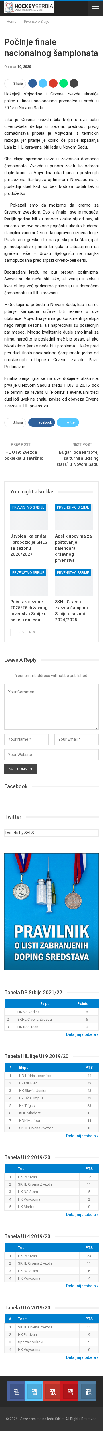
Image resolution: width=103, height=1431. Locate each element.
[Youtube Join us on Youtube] (69, 1391)
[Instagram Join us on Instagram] (87, 1391)
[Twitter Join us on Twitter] (33, 1391)
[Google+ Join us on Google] (51, 1391)
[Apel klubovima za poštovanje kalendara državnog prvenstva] (74, 517)
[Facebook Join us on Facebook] (16, 1391)
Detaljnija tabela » (82, 1034)
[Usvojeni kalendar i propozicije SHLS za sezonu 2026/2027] (29, 517)
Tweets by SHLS (19, 832)
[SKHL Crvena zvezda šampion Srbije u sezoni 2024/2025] (74, 582)
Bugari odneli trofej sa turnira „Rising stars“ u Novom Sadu (77, 458)
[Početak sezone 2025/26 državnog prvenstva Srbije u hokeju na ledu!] (29, 582)
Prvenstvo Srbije (28, 507)
